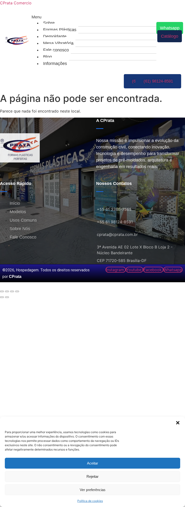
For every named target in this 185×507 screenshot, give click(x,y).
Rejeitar (92, 476)
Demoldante (54, 36)
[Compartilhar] (12, 291)
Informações (55, 63)
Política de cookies (90, 501)
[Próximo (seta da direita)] (7, 297)
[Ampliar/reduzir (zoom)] (2, 291)
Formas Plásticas (59, 29)
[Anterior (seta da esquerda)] (2, 297)
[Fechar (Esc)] (17, 291)
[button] (177, 422)
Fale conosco (56, 50)
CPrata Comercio (16, 2)
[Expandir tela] (7, 291)
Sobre (49, 23)
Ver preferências (93, 490)
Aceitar (92, 463)
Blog (47, 56)
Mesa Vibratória (58, 43)
